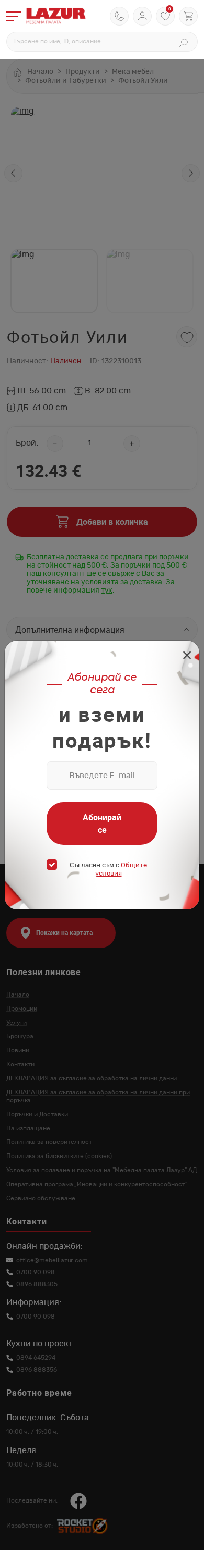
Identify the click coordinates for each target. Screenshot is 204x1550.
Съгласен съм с (108, 869)
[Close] (187, 656)
